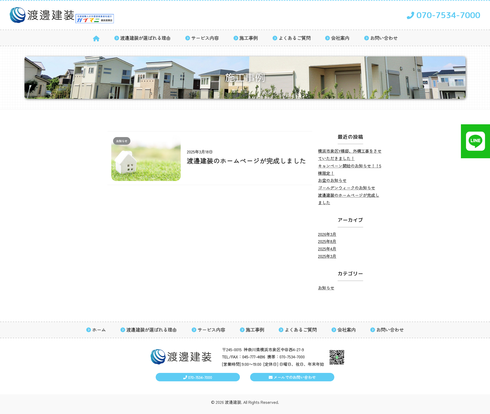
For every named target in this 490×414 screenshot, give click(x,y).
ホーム (99, 329)
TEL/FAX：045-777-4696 (243, 357)
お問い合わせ (384, 38)
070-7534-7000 (447, 15)
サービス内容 (205, 38)
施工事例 (248, 38)
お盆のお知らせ (332, 180)
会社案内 (340, 38)
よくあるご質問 (294, 38)
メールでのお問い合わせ (294, 377)
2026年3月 (327, 234)
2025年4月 (327, 249)
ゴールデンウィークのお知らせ (346, 188)
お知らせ (326, 288)
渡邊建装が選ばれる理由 (145, 38)
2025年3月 (327, 256)
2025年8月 (327, 241)
